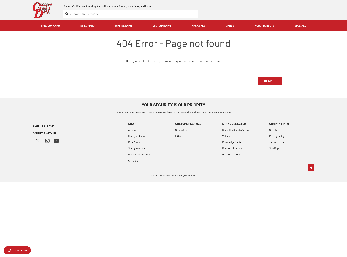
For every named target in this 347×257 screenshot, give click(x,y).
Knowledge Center (232, 142)
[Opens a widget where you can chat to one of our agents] (17, 250)
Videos (226, 136)
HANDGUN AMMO (50, 25)
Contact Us (181, 129)
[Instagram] (47, 140)
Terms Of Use (276, 142)
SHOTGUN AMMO (162, 25)
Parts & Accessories (139, 154)
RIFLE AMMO (87, 25)
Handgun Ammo (137, 136)
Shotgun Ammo (137, 148)
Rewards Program (232, 148)
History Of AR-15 (231, 154)
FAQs (178, 136)
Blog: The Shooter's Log (235, 129)
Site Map (274, 148)
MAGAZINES (198, 25)
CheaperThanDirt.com (168, 175)
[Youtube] (56, 140)
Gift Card (133, 160)
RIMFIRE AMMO (123, 25)
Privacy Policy (276, 136)
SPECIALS (300, 25)
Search (269, 81)
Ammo (132, 129)
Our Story (274, 129)
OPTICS (230, 25)
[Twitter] (38, 140)
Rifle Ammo (134, 142)
